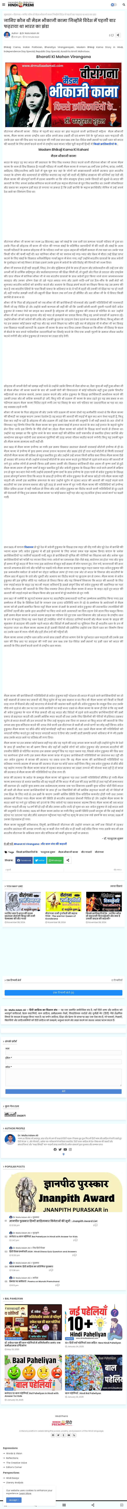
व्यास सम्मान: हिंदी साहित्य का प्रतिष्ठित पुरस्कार (31, 1266)
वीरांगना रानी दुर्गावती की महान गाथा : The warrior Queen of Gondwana (61, 916)
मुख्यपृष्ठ (8, 14)
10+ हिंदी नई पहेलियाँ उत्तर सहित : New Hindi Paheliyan (93, 1342)
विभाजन (28, 547)
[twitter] (60, 1149)
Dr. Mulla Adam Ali (16, 1010)
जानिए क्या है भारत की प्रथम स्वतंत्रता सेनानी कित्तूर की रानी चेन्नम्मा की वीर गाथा (20, 916)
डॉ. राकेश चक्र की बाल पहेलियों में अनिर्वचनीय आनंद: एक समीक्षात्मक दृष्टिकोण (33, 1344)
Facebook (26, 860)
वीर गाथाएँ (86, 852)
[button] (124, 5)
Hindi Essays (12, 1478)
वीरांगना (16, 14)
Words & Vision (14, 1453)
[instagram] (70, 1149)
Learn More (25, 1493)
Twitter (41, 860)
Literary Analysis (14, 1482)
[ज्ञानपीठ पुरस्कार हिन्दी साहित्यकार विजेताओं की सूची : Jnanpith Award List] (63, 1192)
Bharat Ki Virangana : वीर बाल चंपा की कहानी (40, 844)
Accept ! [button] (13, 1500)
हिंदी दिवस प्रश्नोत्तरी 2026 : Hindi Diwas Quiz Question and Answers (43, 1251)
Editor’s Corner (14, 1467)
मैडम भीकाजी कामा (68, 852)
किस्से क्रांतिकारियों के (105, 144)
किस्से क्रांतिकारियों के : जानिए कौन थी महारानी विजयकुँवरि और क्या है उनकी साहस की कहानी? (103, 916)
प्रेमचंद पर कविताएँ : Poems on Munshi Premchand (34, 1281)
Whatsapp (56, 860)
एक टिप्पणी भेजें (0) (63, 992)
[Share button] (67, 860)
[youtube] (65, 1149)
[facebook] (55, 1149)
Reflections (12, 1458)
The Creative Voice (16, 1462)
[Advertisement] (63, 216)
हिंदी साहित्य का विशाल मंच (43, 1010)
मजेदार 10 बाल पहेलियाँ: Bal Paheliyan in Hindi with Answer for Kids (43, 1236)
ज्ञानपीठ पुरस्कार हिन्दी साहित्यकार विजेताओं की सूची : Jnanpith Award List (53, 1221)
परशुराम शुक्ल (48, 852)
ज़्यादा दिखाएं (116, 886)
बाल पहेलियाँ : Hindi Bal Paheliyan (83, 1393)
